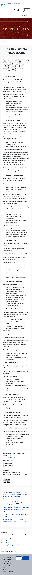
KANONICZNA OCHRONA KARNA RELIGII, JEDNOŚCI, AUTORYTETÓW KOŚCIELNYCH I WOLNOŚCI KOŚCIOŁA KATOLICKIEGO (16, 495)
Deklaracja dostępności (8, 551)
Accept (25, 558)
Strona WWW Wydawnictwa (10, 543)
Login (27, 10)
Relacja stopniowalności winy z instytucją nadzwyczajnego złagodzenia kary (16, 508)
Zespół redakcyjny (9, 457)
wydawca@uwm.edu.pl (13, 545)
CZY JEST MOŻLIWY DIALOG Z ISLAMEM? (15, 514)
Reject (19, 558)
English (26, 15)
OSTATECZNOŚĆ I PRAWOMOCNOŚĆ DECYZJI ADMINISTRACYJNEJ (14, 521)
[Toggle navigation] (3, 41)
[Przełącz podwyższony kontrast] (18, 10)
